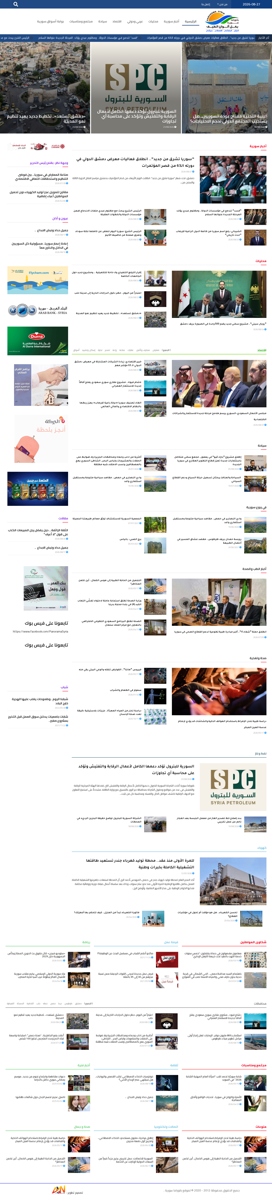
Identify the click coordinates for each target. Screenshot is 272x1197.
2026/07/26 (145, 1046)
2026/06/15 (145, 1166)
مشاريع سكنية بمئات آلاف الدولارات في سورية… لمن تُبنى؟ (231, 118)
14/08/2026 (259, 127)
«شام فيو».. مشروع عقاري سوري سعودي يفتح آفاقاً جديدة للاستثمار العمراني (215, 1016)
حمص (53, 1003)
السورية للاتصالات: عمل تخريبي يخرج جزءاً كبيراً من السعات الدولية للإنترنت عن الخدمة (126, 1160)
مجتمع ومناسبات (81, 21)
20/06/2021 (233, 547)
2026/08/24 (258, 329)
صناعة (122, 350)
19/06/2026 (133, 486)
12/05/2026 (186, 873)
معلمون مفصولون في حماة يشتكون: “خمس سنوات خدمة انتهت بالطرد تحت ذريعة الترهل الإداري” (212, 955)
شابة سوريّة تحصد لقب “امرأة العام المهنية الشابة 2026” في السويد (213, 1078)
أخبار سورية (171, 21)
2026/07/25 (56, 1043)
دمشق (78, 1003)
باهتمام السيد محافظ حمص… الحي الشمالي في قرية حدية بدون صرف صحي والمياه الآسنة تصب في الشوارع (211, 975)
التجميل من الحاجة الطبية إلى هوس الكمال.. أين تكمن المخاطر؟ (211, 1160)
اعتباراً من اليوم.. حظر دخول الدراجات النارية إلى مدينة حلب (107, 293)
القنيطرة (10, 1003)
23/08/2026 (186, 779)
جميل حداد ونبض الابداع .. (51, 230)
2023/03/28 (233, 981)
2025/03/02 (57, 1084)
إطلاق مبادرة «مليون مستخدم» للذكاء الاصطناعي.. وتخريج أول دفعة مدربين (125, 1139)
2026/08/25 (233, 219)
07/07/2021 (133, 523)
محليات (153, 21)
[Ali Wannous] (58, 1192)
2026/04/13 (133, 629)
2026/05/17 (133, 588)
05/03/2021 (133, 544)
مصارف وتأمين (143, 350)
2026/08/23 (133, 297)
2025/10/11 (133, 719)
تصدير (107, 350)
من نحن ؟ (222, 4)
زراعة (115, 350)
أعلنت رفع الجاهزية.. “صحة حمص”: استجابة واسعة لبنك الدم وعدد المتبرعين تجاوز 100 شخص (36, 1037)
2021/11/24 (145, 957)
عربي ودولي (135, 21)
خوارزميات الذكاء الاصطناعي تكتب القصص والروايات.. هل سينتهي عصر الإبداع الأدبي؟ (124, 1078)
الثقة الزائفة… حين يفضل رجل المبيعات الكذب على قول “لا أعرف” (38, 532)
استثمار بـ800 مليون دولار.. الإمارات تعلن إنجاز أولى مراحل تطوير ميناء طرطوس (214, 1037)
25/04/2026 (229, 920)
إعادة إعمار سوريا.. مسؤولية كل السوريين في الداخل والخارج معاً (40, 245)
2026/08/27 (186, 171)
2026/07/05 (258, 637)
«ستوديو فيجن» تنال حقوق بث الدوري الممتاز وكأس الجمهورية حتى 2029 (36, 955)
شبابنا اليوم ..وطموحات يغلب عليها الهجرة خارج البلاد (40, 701)
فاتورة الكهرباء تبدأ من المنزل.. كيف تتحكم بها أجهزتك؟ (106, 912)
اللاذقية (30, 1003)
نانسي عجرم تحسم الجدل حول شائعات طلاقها (40, 1097)
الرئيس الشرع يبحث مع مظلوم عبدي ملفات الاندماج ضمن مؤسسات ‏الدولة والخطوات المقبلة (61, 37)
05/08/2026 (233, 469)
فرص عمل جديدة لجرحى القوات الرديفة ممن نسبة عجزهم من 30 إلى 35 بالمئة (125, 975)
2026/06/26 (145, 1145)
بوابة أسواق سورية (50, 21)
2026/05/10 (233, 1084)
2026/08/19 (233, 1043)
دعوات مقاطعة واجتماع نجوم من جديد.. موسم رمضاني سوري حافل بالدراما (39, 1078)
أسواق (76, 350)
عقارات (130, 350)
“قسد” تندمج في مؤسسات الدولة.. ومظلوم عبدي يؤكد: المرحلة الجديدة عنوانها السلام (172, 37)
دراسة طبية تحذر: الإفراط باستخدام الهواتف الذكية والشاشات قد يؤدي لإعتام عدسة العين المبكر (214, 1139)
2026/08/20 (60, 539)
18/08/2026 (133, 826)
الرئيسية (191, 21)
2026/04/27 (133, 609)
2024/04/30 (57, 981)
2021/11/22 (60, 725)
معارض (155, 350)
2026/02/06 (60, 201)
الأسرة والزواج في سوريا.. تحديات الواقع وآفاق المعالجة (215, 1099)
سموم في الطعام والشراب (125, 690)
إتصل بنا (205, 4)
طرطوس (68, 1003)
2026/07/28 (60, 183)
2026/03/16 (233, 960)
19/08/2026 (77, 127)
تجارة (100, 350)
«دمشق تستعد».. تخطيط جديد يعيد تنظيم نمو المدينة (108, 313)
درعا (60, 1003)
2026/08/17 (60, 235)
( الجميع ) (166, 350)
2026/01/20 (133, 695)
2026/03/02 (57, 960)
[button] (16, 4)
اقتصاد (117, 21)
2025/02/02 (57, 1101)
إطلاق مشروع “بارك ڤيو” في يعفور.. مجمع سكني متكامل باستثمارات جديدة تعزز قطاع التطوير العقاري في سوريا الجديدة (207, 461)
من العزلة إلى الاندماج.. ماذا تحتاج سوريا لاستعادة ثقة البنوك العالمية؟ (139, 118)
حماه (45, 1003)
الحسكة (20, 1003)
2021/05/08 (145, 981)
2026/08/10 (60, 252)
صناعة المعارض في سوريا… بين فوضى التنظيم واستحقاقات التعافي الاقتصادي (41, 176)
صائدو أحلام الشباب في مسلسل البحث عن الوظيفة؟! (125, 953)
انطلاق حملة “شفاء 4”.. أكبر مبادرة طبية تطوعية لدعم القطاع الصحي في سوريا (220, 632)
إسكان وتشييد (88, 350)
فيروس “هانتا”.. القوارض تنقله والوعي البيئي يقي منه (110, 670)
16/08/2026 (168, 127)
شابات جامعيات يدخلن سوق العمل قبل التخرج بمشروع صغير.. (38, 718)
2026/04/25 (233, 1104)
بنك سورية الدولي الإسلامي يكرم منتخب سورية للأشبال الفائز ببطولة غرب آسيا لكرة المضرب (39, 975)
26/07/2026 (133, 469)
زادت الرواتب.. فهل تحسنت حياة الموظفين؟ (46, 121)
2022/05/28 (60, 708)
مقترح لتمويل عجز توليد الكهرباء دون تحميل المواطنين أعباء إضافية (39, 194)
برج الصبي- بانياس (130, 539)
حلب (38, 1003)
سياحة (102, 21)
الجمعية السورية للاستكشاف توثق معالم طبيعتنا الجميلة (107, 519)
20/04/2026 (131, 917)
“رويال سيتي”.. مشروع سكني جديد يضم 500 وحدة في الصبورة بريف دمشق (223, 324)
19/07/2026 (233, 486)
